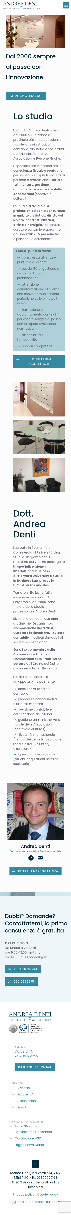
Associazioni (27, 1101)
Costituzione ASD (28, 1138)
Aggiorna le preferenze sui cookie (35, 1202)
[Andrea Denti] (21, 5)
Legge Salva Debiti (29, 1145)
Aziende (23, 1088)
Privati (22, 1107)
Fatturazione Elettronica (33, 1132)
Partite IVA (25, 1094)
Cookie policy (47, 1194)
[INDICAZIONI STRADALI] (35, 1067)
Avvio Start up (26, 1126)
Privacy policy (24, 1194)
